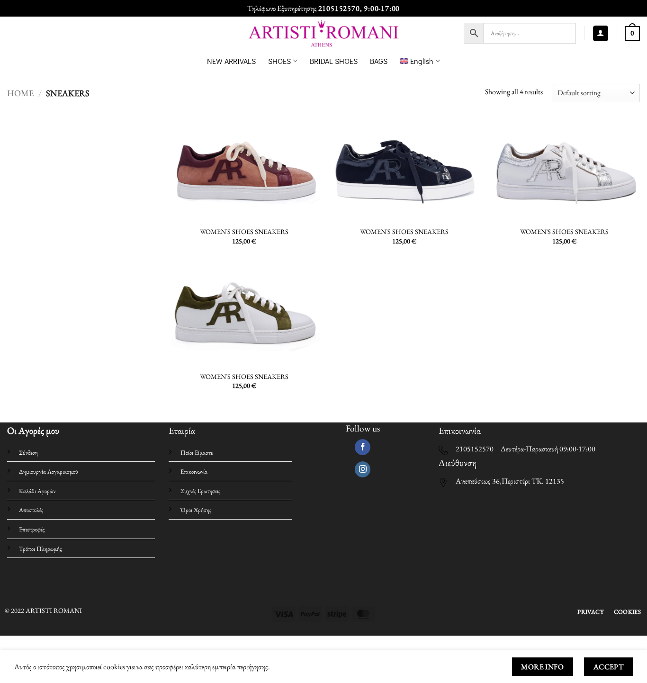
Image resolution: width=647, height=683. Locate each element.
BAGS (378, 61)
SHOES (279, 61)
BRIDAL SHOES (334, 61)
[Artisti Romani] (324, 33)
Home (20, 93)
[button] (600, 33)
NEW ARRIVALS (231, 61)
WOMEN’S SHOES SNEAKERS (244, 231)
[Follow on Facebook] (362, 447)
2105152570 (339, 8)
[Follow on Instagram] (362, 469)
